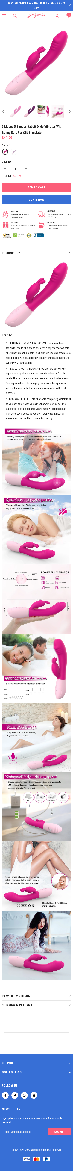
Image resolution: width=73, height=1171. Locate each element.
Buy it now (36, 199)
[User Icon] (57, 16)
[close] (70, 5)
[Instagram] (24, 1095)
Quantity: (6, 161)
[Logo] (36, 15)
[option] (36, 63)
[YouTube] (34, 1095)
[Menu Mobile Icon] (4, 16)
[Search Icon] (15, 16)
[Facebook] (5, 1095)
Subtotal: (7, 176)
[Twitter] (14, 1095)
